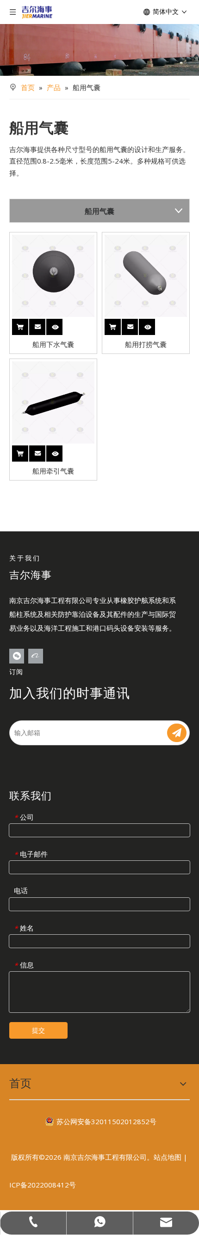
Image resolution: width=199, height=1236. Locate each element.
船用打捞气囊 (146, 344)
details (61, 324)
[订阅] (177, 733)
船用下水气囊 (53, 344)
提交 (38, 1030)
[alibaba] (35, 656)
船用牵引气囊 (53, 470)
